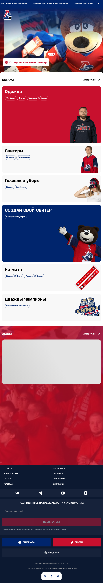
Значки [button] (40, 276)
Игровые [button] (10, 157)
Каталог (8, 80)
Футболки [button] (10, 98)
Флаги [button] (19, 276)
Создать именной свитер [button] (28, 62)
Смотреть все (90, 79)
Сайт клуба (58, 484)
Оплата (7, 478)
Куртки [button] (22, 98)
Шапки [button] (9, 187)
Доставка (58, 473)
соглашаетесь (28, 529)
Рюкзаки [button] (29, 276)
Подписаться (51, 521)
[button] (51, 114)
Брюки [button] (44, 98)
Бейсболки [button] (21, 187)
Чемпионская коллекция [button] (17, 306)
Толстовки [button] (32, 98)
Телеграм (8, 484)
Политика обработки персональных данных (51, 564)
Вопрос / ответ (11, 473)
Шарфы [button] (9, 276)
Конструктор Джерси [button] (15, 217)
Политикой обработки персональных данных (50, 529)
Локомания (59, 468)
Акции (7, 334)
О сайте (8, 468)
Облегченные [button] (24, 157)
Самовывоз (59, 478)
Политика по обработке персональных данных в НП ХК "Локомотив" (51, 568)
